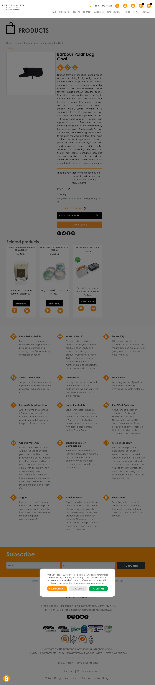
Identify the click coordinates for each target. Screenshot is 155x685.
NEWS (136, 11)
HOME (53, 11)
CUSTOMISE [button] (78, 588)
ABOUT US (99, 11)
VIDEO (127, 11)
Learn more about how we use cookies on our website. (77, 582)
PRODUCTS (64, 11)
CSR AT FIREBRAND (82, 11)
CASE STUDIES (113, 11)
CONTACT (146, 11)
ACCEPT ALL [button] (98, 588)
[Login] (125, 6)
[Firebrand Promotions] (13, 7)
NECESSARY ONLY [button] (57, 588)
